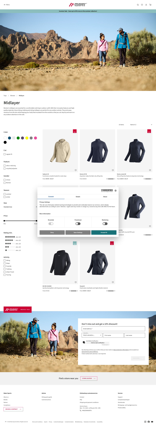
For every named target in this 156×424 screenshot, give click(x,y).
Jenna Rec (120, 230)
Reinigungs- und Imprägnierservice (127, 405)
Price (5, 216)
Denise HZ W (83, 174)
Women (8, 183)
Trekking (8, 269)
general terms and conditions (90, 352)
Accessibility (99, 422)
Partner (6, 402)
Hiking (8, 260)
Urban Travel (10, 272)
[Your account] (146, 4)
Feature (6, 161)
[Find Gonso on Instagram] (145, 421)
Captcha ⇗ (105, 344)
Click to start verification (97, 343)
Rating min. (8, 233)
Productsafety (122, 408)
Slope (8, 263)
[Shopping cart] (150, 4)
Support (120, 397)
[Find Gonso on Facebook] (149, 421)
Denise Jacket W (121, 174)
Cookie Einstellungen (58, 422)
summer (8, 194)
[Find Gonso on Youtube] (152, 421)
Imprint (45, 422)
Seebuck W (46, 174)
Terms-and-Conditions (37, 422)
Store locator (87, 378)
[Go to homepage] (78, 4)
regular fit (9, 154)
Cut (5, 150)
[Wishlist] (142, 4)
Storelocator (121, 402)
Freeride (8, 266)
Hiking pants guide (47, 397)
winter (8, 197)
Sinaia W (82, 286)
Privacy (50, 422)
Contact (82, 397)
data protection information (121, 350)
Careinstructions (46, 400)
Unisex (8, 180)
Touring (8, 275)
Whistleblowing (78, 422)
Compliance (7, 405)
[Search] (138, 4)
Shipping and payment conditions (89, 402)
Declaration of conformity (89, 422)
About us (6, 397)
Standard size (8, 207)
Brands (5, 400)
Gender (6, 176)
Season (6, 190)
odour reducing (11, 166)
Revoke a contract (12, 409)
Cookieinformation (69, 422)
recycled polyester (11, 168)
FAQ (81, 400)
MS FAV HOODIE (47, 286)
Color (6, 132)
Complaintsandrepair (124, 400)
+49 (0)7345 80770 (86, 410)
